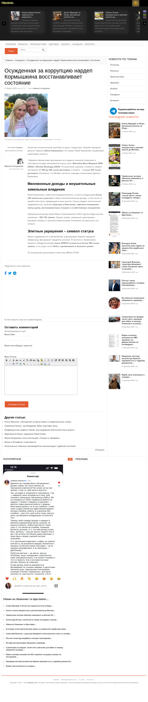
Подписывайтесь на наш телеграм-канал (131, 111)
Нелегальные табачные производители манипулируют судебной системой (39, 446)
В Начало (99, 450)
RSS (135, 3)
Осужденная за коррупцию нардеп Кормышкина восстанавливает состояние (63, 60)
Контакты (90, 679)
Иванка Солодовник (41, 88)
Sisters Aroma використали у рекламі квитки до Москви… (132, 147)
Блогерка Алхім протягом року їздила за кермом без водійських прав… (133, 246)
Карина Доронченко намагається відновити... (31, 14)
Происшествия (38, 44)
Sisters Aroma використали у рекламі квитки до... (116, 14)
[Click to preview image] (29, 115)
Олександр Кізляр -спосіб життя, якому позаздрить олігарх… (131, 195)
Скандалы (77, 44)
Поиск (11, 51)
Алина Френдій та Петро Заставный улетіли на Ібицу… (133, 126)
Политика (11, 44)
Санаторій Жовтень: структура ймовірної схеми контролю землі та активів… (132, 265)
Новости (7, 3)
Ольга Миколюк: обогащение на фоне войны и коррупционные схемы (37, 422)
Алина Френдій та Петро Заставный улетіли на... (72, 14)
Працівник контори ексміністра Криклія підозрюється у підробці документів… (133, 359)
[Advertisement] (78, 114)
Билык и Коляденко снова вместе (20, 442)
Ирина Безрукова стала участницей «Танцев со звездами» (32, 438)
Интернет (90, 44)
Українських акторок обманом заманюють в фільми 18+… (132, 178)
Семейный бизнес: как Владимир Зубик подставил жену (31, 426)
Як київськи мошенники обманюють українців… (133, 299)
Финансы (23, 44)
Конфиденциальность (69, 679)
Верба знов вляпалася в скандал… (21, 666)
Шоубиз (65, 44)
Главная (9, 60)
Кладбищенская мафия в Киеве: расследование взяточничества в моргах (39, 430)
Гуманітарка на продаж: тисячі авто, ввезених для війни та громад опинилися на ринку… (133, 320)
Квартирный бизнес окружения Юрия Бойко (25, 434)
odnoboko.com (32, 682)
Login (128, 3)
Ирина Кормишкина (53, 150)
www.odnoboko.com (16, 169)
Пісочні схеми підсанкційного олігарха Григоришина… (133, 283)
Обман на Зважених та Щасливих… (132, 214)
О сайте (82, 679)
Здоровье (54, 44)
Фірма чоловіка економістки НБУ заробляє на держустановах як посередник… (130, 339)
